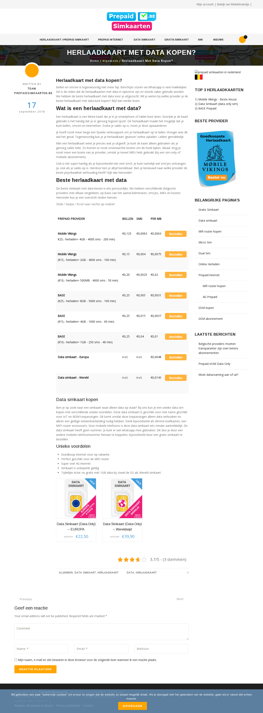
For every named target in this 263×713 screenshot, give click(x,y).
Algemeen (110, 60)
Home (94, 60)
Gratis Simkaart (176, 39)
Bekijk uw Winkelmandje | (234, 4)
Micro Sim (205, 242)
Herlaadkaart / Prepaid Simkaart (64, 39)
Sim (200, 39)
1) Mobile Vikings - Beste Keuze (216, 99)
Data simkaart (144, 39)
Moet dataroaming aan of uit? (218, 375)
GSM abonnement (210, 319)
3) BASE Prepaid (205, 108)
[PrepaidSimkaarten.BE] (131, 21)
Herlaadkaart (108, 572)
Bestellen (175, 234)
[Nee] (258, 701)
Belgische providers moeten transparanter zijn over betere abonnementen (218, 348)
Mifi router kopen (209, 231)
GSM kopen (206, 308)
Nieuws (218, 39)
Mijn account (205, 4)
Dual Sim (204, 253)
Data (130, 572)
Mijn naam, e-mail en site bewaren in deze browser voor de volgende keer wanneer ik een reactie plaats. (87, 660)
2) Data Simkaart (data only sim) (216, 104)
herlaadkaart (146, 572)
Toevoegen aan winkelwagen (76, 498)
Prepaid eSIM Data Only (214, 364)
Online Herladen (209, 264)
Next (179, 599)
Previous (26, 599)
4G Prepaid (210, 297)
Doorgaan (132, 705)
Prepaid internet (110, 39)
